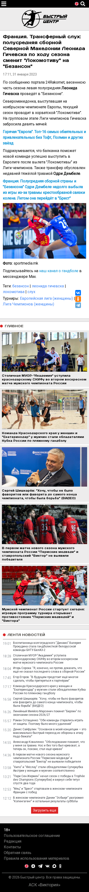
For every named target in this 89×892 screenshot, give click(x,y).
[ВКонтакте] (78, 293)
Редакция (12, 841)
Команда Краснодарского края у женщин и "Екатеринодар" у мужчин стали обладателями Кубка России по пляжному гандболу (49, 689)
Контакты (12, 847)
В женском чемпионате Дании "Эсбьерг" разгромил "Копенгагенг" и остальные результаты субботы (48, 799)
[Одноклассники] (78, 299)
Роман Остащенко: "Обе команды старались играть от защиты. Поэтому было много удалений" (48, 722)
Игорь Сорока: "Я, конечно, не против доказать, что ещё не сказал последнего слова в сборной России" (49, 669)
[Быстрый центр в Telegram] (40, 866)
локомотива (13, 291)
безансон (20, 286)
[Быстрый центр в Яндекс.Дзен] (33, 866)
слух (31, 291)
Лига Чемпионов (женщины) (28, 304)
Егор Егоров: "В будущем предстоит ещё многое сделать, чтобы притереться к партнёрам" (45, 678)
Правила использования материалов (36, 858)
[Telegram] (78, 305)
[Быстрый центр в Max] (54, 866)
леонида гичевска (48, 286)
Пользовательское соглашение (32, 835)
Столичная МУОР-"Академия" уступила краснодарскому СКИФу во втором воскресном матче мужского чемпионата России (45, 659)
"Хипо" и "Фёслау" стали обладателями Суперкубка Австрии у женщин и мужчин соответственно (48, 768)
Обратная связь (17, 852)
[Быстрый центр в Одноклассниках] (60, 866)
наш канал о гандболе (58, 271)
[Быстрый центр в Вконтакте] (47, 866)
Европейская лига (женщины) (46, 298)
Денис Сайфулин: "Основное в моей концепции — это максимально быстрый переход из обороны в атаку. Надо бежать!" (49, 733)
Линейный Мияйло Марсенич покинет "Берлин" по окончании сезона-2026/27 (47, 713)
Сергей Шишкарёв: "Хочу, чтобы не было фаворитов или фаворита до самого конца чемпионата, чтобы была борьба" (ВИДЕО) (48, 702)
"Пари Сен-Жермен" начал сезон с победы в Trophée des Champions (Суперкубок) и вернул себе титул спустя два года (49, 779)
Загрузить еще (44, 810)
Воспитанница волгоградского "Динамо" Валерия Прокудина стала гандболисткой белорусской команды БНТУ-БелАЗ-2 (47, 646)
